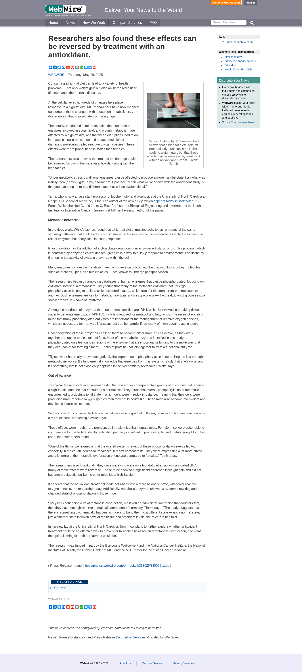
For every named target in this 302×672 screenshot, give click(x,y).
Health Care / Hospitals (238, 69)
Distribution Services (131, 637)
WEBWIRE (56, 75)
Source (60, 588)
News (70, 23)
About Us (125, 663)
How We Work (93, 23)
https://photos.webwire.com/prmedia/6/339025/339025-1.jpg (126, 565)
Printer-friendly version (239, 42)
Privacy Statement (184, 663)
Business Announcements (240, 61)
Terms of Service (152, 663)
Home (53, 23)
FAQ (153, 23)
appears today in (176, 201)
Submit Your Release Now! (238, 122)
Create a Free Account (226, 2)
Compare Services (127, 23)
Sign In (250, 2)
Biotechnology (233, 57)
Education (230, 65)
